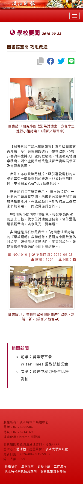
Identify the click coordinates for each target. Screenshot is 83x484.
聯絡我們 (11, 466)
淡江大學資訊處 (56, 449)
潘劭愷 (21, 449)
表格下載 (43, 466)
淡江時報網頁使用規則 (21, 471)
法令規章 (27, 466)
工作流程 (60, 466)
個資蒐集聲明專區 (53, 471)
